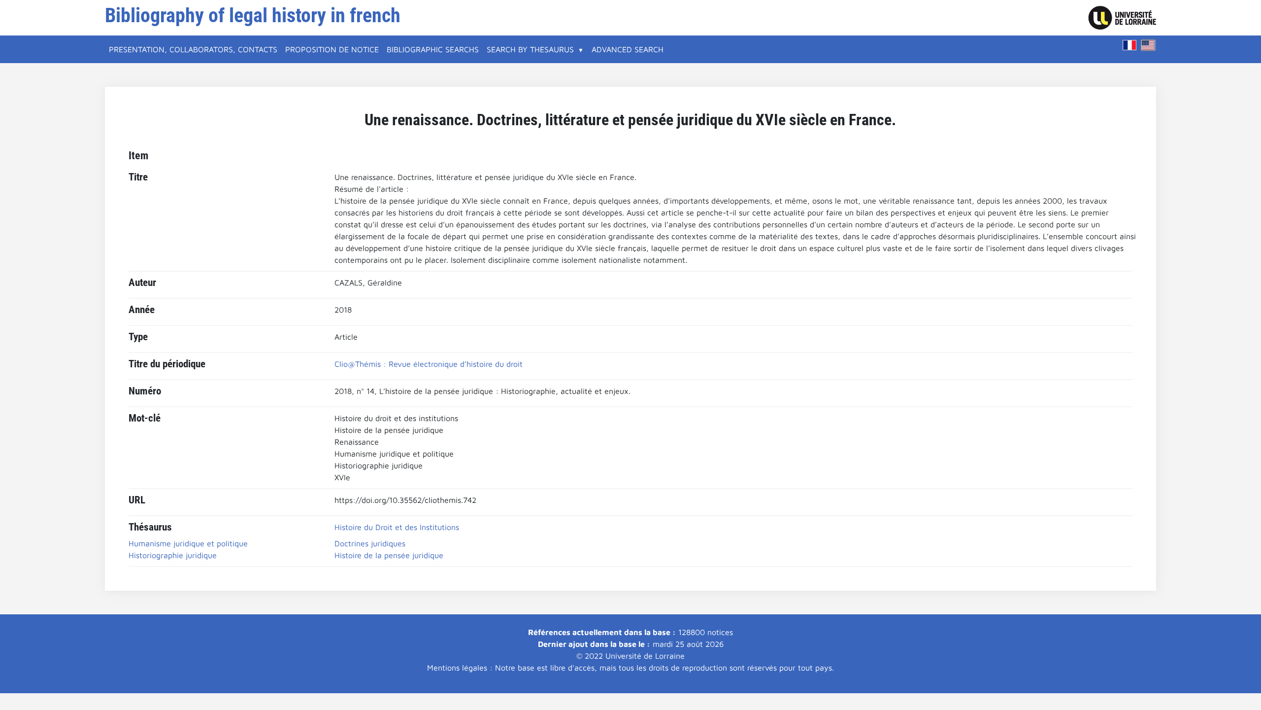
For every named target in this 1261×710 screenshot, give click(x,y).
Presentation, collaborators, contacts (193, 49)
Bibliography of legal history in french (252, 15)
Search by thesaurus (530, 49)
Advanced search (628, 49)
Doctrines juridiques (369, 543)
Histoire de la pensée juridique (388, 555)
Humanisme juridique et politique (188, 543)
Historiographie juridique (173, 555)
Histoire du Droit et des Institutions (396, 527)
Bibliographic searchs (433, 49)
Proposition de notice (332, 49)
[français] (1129, 45)
